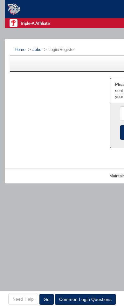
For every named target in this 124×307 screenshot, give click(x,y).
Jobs (36, 49)
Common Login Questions (85, 299)
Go (47, 299)
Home (20, 49)
